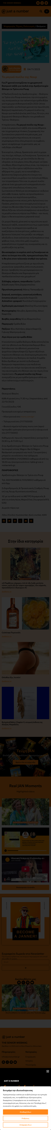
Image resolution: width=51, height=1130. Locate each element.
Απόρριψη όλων (25, 1125)
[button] (48, 1071)
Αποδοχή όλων (25, 1112)
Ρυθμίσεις (25, 1118)
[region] (25, 1108)
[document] (25, 565)
